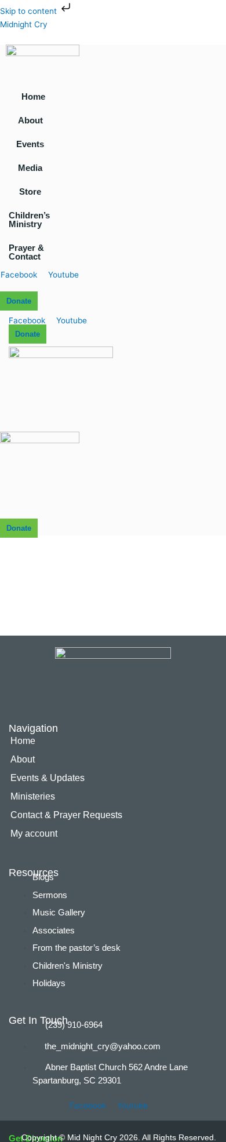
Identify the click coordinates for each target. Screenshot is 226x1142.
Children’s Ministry (29, 219)
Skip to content (29, 11)
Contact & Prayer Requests (66, 815)
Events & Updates (47, 778)
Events (30, 144)
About (30, 120)
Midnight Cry (24, 24)
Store (30, 191)
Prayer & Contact (26, 252)
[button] (33, 120)
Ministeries (32, 796)
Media (30, 168)
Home (33, 96)
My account (33, 833)
